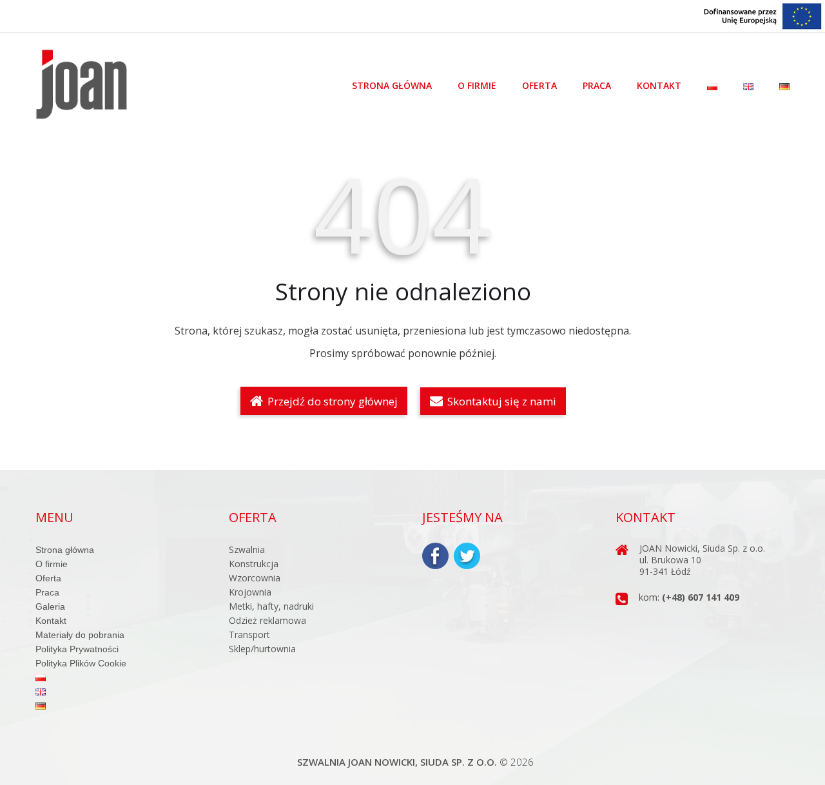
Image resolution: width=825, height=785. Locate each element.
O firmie (477, 86)
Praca (597, 86)
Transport (249, 634)
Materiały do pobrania (79, 635)
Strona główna (392, 86)
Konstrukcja (253, 563)
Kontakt (659, 86)
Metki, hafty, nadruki (271, 606)
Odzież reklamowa (267, 620)
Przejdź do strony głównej (331, 401)
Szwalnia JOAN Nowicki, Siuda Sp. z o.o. (397, 761)
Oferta (539, 86)
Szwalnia (247, 549)
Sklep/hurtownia (262, 649)
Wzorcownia (254, 578)
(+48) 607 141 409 (700, 597)
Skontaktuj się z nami (500, 401)
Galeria (50, 606)
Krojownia (250, 592)
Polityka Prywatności (77, 649)
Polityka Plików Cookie (80, 663)
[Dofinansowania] (763, 15)
